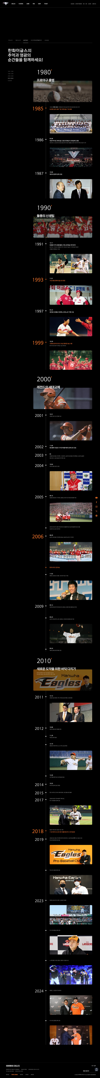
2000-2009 (10, 76)
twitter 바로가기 (96, 511)
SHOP (39, 4)
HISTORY (25, 40)
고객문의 (26, 1074)
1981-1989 (10, 71)
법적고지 (7, 1074)
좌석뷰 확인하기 (79, 4)
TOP (94, 1065)
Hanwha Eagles (13, 1066)
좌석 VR (96, 1069)
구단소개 (10, 40)
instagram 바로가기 (96, 507)
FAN (34, 4)
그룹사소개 (18, 40)
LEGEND (10, 80)
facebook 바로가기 (96, 502)
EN (86, 4)
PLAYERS (21, 4)
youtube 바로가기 (96, 498)
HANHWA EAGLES (6, 4)
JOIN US (94, 4)
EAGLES (13, 4)
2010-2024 (10, 78)
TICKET (46, 4)
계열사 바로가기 (86, 1071)
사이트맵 (32, 1074)
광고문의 (72, 4)
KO (83, 4)
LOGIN (89, 4)
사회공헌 (46, 40)
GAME (28, 4)
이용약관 (21, 1074)
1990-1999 (10, 73)
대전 (36, 40)
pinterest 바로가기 (96, 516)
